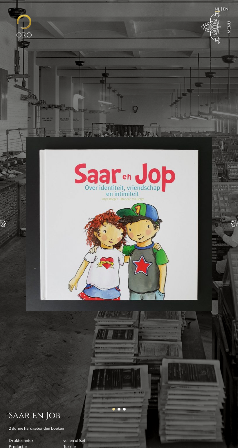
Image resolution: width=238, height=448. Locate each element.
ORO (24, 35)
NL (217, 8)
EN (225, 8)
